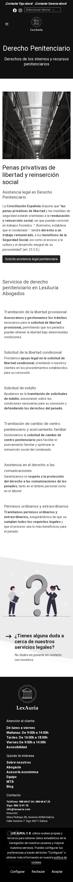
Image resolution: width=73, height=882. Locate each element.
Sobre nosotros (18, 762)
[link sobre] (36, 700)
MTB (10, 782)
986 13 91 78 (21, 805)
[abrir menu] (7, 24)
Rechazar (38, 872)
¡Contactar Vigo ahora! (19, 3)
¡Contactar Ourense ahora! (51, 3)
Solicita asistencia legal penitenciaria (31, 259)
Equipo (11, 777)
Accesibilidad (16, 747)
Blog (9, 786)
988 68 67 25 (42, 801)
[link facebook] (15, 10)
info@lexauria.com (18, 809)
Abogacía (13, 767)
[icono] (8, 636)
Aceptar (57, 872)
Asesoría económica (22, 772)
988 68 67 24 (26, 801)
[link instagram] (20, 10)
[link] (36, 24)
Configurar (17, 872)
